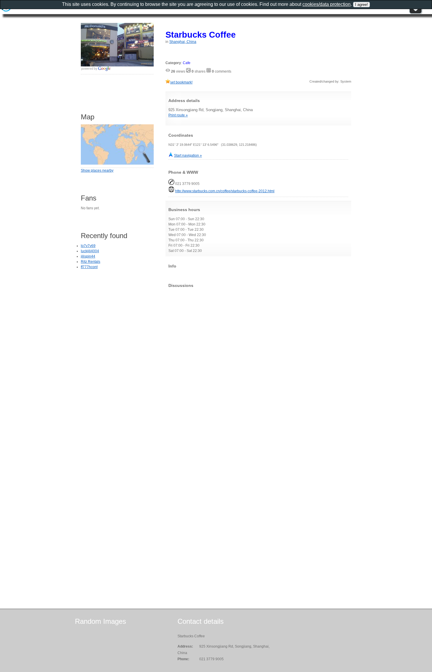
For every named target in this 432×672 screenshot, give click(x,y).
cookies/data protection (326, 4)
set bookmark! (181, 82)
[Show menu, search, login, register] (415, 13)
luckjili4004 (90, 251)
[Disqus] (258, 365)
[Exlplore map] (117, 163)
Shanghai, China (182, 42)
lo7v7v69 (88, 246)
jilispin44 (88, 256)
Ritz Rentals (90, 262)
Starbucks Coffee (200, 34)
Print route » (178, 115)
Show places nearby (97, 170)
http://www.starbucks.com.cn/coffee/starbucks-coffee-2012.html (224, 191)
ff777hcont (89, 267)
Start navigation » (188, 155)
